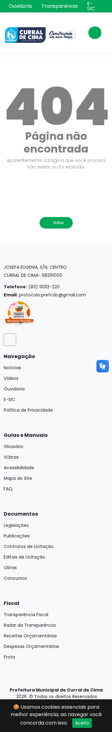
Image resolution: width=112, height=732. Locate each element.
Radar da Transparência (30, 625)
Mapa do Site (18, 478)
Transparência (59, 6)
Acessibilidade (19, 467)
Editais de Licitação (24, 557)
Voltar (58, 222)
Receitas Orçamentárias (30, 636)
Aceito (82, 723)
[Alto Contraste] (104, 5)
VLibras (11, 457)
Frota (9, 657)
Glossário (13, 446)
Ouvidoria (20, 6)
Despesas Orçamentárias (31, 646)
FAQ (8, 489)
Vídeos (11, 378)
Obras (10, 567)
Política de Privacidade (28, 410)
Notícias (12, 368)
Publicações (17, 536)
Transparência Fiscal (26, 614)
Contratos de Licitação (29, 546)
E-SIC (91, 6)
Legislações (16, 525)
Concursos (15, 578)
